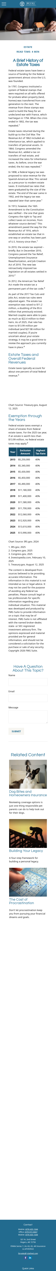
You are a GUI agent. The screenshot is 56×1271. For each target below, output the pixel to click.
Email (11, 691)
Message (13, 707)
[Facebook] (25, 1257)
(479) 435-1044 (31, 1229)
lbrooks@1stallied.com (28, 1253)
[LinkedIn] (30, 1257)
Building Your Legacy (26, 851)
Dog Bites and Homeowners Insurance (28, 793)
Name (11, 675)
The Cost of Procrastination (21, 901)
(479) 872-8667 (31, 1232)
